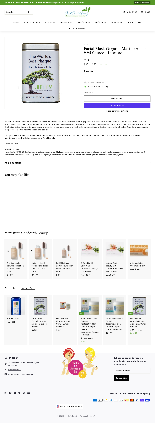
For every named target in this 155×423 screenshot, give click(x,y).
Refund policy (143, 393)
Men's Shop (84, 22)
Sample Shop (67, 22)
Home (16, 22)
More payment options (117, 111)
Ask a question (13, 162)
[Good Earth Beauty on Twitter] (19, 393)
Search (113, 393)
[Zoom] (40, 73)
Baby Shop (116, 22)
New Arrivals (134, 22)
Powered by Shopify (87, 416)
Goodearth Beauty (34, 233)
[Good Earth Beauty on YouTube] (15, 393)
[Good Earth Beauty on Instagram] (6, 393)
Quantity (88, 71)
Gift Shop (49, 22)
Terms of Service (127, 393)
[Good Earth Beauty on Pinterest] (24, 393)
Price (86, 60)
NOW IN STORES (77, 28)
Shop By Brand (32, 22)
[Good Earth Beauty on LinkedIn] (28, 393)
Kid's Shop (101, 22)
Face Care (28, 288)
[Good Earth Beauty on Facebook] (10, 393)
